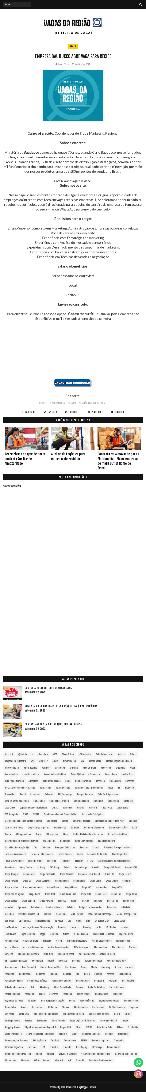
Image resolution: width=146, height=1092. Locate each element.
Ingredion (9, 914)
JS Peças (59, 920)
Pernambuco (125, 974)
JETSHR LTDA (25, 920)
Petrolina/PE (128, 980)
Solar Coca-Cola (104, 1027)
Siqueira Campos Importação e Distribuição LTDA (48, 1027)
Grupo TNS (116, 894)
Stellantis (133, 1027)
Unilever (50, 1053)
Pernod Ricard (83, 980)
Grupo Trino (131, 894)
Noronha (76, 960)
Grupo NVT (87, 887)
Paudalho (54, 974)
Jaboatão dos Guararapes (100, 914)
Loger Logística (28, 934)
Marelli (59, 940)
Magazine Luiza (126, 934)
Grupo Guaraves (43, 880)
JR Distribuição (42, 920)
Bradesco (129, 787)
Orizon (118, 967)
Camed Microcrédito (59, 801)
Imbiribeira (36, 907)
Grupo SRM (86, 894)
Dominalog (65, 840)
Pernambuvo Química (61, 980)
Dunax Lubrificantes (84, 840)
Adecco (121, 754)
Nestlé (51, 960)
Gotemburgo (81, 867)
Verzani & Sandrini (68, 1053)
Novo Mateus (11, 967)
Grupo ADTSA (131, 867)
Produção (67, 994)
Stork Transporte (13, 1033)
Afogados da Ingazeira (15, 761)
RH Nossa (52, 1007)
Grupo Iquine (79, 880)
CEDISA (36, 814)
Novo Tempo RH (29, 967)
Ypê (69, 1060)
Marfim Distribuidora (77, 940)
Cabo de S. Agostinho (108, 794)
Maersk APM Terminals (103, 934)
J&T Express (77, 914)
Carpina (80, 807)
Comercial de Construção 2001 (109, 821)
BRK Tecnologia (65, 794)
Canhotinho (113, 801)
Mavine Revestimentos (58, 947)
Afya (33, 761)
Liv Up (98, 927)
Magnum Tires (11, 940)
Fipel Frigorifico (119, 854)
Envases (84, 847)
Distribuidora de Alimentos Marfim (21, 840)
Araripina (74, 767)
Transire (54, 1047)
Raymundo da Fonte (14, 1000)
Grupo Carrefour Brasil (89, 874)
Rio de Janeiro (81, 1007)
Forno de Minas (35, 860)
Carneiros (67, 807)
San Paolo (9, 1014)
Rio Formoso (98, 1007)
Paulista (67, 974)
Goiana (67, 867)
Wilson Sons (10, 1060)
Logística (54, 934)
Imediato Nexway (54, 907)
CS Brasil (75, 827)
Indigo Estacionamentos (90, 907)
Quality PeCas (101, 994)
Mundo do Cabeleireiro (28, 954)
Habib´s (74, 900)
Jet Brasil (9, 920)
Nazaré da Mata (107, 954)
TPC (43, 1047)
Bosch (110, 787)
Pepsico (98, 974)
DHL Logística (52, 834)
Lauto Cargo (119, 920)
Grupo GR (27, 880)
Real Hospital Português (52, 1000)
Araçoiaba (60, 767)
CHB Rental (52, 821)
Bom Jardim (45, 787)
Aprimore (46, 767)
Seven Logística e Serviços (82, 1020)
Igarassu (22, 907)
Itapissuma (61, 914)
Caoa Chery (10, 807)
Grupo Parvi (34, 894)
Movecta (9, 954)
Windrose (25, 1060)
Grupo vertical (46, 900)
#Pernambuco (57, 402)
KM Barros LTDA (102, 920)
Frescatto (66, 860)
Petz (33, 987)
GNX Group (54, 867)
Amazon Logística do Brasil (119, 761)
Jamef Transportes (126, 914)
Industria (111, 907)
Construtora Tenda (14, 827)
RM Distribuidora (117, 1007)
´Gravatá (9, 754)
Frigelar (79, 860)
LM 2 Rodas (111, 927)
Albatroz (43, 761)
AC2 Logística (85, 754)
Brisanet (49, 794)
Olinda (94, 967)
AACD (55, 754)
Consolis (133, 821)
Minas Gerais (118, 947)
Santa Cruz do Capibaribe (46, 1014)
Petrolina (113, 980)
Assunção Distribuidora (55, 774)
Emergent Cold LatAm (65, 847)
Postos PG (29, 994)
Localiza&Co (10, 934)
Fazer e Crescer (65, 854)
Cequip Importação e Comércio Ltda (61, 814)
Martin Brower (123, 940)
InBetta (71, 907)
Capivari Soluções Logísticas (33, 807)
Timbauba (119, 1040)
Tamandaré (123, 1033)
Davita (8, 834)
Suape (75, 1033)
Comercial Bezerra (81, 821)
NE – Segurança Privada (16, 960)
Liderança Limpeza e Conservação (37, 927)
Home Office (128, 900)
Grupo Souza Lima (68, 894)
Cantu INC (128, 801)
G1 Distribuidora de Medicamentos (114, 860)
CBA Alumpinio (11, 814)
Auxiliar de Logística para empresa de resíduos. (68, 456)
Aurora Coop (111, 774)
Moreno (132, 947)
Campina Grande (81, 801)
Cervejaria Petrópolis (92, 814)
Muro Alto (48, 954)
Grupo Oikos (101, 887)
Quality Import (83, 994)
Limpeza (75, 927)
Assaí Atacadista (30, 774)
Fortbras (51, 860)
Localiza (124, 927)
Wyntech (59, 1060)
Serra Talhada (58, 1020)
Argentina (120, 767)
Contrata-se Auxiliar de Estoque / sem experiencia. (53, 724)
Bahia (68, 781)
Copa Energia (60, 827)
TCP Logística (39, 1040)
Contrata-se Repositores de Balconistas (48, 687)
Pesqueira (99, 980)
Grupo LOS (127, 880)
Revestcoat (38, 1007)
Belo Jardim (115, 781)
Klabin (79, 920)
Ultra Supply (81, 1047)
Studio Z (63, 1033)
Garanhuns (10, 867)
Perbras (110, 974)
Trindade (67, 1047)
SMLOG (89, 1027)
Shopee (124, 1020)
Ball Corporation (83, 781)
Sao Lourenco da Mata (73, 1014)
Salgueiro (133, 1007)
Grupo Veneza (28, 900)
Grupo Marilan (11, 887)
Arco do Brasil (89, 767)
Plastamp (44, 987)
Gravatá (95, 867)
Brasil (73, 46)
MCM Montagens (82, 947)
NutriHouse (70, 967)
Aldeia (55, 761)
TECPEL (84, 1040)
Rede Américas (87, 1000)
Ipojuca (47, 914)
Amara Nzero (95, 761)
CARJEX (55, 807)
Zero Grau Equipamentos (101, 1060)
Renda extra (10, 1007)
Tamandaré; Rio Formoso (16, 1040)
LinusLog (87, 927)
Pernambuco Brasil (14, 980)
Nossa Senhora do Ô (116, 960)
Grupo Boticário (47, 874)
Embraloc (46, 847)
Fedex (80, 854)
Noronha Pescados (93, 960)
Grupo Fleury (125, 874)
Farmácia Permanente (15, 854)
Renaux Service (131, 1000)
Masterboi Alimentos (33, 947)
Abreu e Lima (68, 754)
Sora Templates (68, 1087)
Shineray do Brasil (108, 1020)
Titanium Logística (14, 1047)
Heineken (98, 900)
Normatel (63, 960)
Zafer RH (80, 1060)
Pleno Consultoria (62, 987)
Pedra (87, 974)
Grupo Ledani (112, 880)
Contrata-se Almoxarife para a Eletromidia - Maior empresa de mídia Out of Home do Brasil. (118, 461)
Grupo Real (50, 894)
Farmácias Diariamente (42, 854)
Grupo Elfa (109, 874)
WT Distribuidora (42, 1060)
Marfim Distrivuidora (102, 940)
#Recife (72, 402)
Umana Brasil (113, 1047)
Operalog (106, 967)
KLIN (88, 920)
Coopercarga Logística (38, 827)
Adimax (133, 754)
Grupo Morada (53, 887)
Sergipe (28, 1020)
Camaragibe (39, 801)
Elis (35, 847)
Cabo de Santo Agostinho (17, 801)
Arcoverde (106, 767)
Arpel (132, 767)
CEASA (25, 814)
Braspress (35, 794)
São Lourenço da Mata (99, 1014)
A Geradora (42, 754)
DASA (134, 827)
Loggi (42, 934)
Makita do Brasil (30, 940)
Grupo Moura (71, 887)
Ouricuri (129, 967)
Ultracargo (97, 1047)
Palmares (40, 974)
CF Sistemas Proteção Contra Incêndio (23, 821)
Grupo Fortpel (11, 880)
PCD (77, 974)
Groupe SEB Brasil (112, 867)
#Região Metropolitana (92, 402)
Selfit (127, 1014)
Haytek (85, 900)
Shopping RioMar (12, 1027)
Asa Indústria (11, 774)
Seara (117, 1014)
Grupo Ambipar (12, 874)
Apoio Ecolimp (30, 767)
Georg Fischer (26, 867)
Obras (83, 967)
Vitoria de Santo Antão (126, 1053)
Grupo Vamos (11, 900)
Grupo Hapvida (62, 880)
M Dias (66, 934)
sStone (120, 1027)
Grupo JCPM (95, 880)
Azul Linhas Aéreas (52, 781)
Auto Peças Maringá (14, 781)
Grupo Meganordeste (33, 887)
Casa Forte (107, 807)
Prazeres (53, 994)
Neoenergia (37, 960)
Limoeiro (62, 927)
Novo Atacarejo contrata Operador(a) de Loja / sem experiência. (61, 706)
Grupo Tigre (101, 894)
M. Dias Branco (81, 934)
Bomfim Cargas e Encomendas (89, 787)
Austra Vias (127, 774)
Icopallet (9, 907)
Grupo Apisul (29, 874)
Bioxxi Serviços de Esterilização (20, 787)
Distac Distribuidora (117, 834)
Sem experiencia (12, 1020)
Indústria (125, 907)
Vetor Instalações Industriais (95, 1053)
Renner (24, 1007)
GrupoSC (62, 900)
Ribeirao (65, 1007)
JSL (69, 920)
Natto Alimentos (87, 954)
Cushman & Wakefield (94, 827)
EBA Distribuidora (106, 840)
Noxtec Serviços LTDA (50, 967)
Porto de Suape (117, 987)
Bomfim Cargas (63, 787)
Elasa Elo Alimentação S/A (17, 847)
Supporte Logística (91, 1033)
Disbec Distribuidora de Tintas (88, 834)
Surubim (109, 1033)
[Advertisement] (73, 352)
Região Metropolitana (109, 1000)
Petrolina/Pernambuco (15, 987)
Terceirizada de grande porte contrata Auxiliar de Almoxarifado (25, 458)
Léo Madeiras (11, 927)
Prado (42, 994)
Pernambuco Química (37, 980)
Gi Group (41, 867)
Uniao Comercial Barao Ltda (18, 1053)
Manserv (47, 940)
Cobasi (65, 821)
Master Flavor (11, 947)
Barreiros (100, 781)
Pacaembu (9, 974)
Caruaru (93, 807)
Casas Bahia (122, 807)
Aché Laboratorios (104, 754)
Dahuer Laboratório (118, 827)
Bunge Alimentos (85, 794)
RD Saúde (32, 1000)
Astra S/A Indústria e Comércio (85, 774)
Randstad (117, 994)
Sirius (79, 1027)
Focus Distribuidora (14, 860)
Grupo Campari (67, 874)
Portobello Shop (12, 994)
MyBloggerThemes (87, 1087)
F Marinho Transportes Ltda (117, 847)
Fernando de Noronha (97, 854)
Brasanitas (10, 794)
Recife (72, 1000)
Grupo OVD (117, 887)
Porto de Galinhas (96, 987)
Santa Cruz (24, 1014)
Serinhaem (42, 1020)
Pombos (79, 987)
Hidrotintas (112, 900)
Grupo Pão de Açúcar (14, 894)
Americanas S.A (12, 767)
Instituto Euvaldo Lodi (28, 914)
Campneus (98, 801)
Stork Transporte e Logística (40, 1033)
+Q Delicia (22, 754)
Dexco (38, 834)
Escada (96, 847)
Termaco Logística (101, 1040)
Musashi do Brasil (66, 954)
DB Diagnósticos (23, 834)
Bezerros (129, 781)
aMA (82, 761)
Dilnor (66, 834)
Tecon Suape (70, 1040)
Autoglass (33, 781)
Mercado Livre (100, 947)
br (119, 787)
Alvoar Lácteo (69, 761)
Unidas (39, 1053)
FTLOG (90, 860)
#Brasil (43, 402)
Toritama (32, 1047)
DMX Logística (49, 840)
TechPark (55, 1040)
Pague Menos (25, 974)
